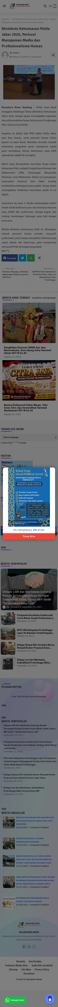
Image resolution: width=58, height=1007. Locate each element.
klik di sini (38, 530)
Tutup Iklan (29, 536)
